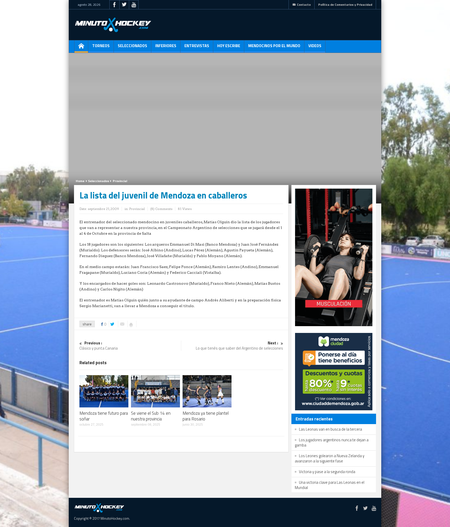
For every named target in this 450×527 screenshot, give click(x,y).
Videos (314, 46)
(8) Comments (161, 209)
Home (80, 180)
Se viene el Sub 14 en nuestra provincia (151, 416)
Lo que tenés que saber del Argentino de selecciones (239, 345)
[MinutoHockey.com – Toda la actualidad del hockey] (113, 25)
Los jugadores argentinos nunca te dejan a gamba (331, 442)
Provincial (120, 180)
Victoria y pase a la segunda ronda (327, 472)
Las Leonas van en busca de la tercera (330, 429)
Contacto (304, 4)
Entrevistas (196, 46)
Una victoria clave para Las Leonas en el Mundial (329, 485)
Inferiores (165, 46)
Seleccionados (132, 46)
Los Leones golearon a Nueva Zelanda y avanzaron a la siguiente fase (329, 458)
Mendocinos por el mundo (274, 46)
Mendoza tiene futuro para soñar (103, 416)
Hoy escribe (228, 46)
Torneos (101, 46)
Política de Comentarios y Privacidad (345, 4)
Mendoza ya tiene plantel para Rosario (206, 416)
